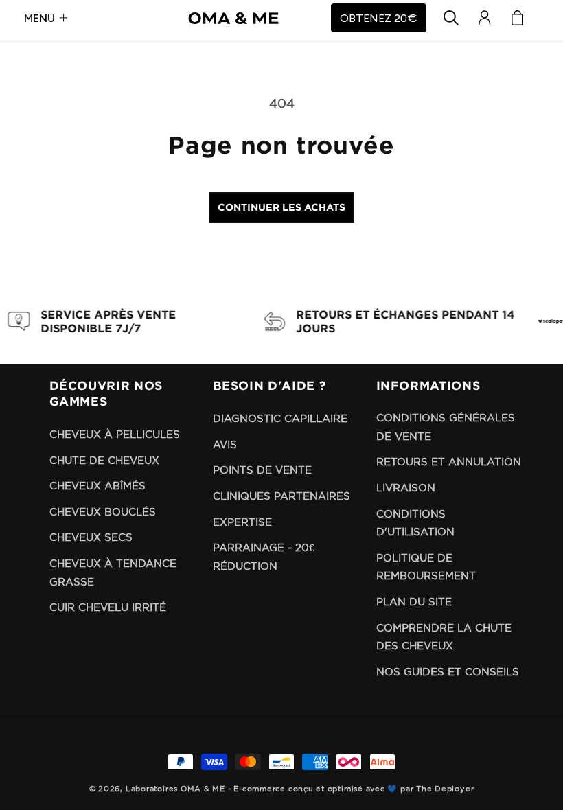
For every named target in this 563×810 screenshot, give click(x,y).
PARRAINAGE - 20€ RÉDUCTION (263, 557)
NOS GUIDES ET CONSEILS (447, 672)
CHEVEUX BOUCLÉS (102, 512)
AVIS (225, 444)
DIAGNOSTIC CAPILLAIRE (280, 418)
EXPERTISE (242, 522)
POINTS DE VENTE (262, 470)
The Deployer (445, 789)
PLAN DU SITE (414, 602)
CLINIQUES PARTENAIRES (281, 496)
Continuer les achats (281, 207)
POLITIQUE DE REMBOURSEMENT (426, 567)
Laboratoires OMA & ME (175, 789)
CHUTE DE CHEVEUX (104, 460)
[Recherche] (451, 17)
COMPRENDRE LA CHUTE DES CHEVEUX (444, 637)
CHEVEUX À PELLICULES (114, 434)
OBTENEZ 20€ (378, 18)
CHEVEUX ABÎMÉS (97, 485)
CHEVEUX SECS (91, 537)
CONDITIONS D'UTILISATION (415, 523)
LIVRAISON (405, 488)
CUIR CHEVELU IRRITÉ (107, 607)
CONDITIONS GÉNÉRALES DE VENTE (445, 427)
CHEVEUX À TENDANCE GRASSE (112, 572)
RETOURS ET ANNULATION (448, 461)
